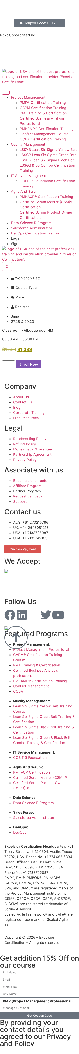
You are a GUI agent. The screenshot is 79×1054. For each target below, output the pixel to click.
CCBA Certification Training (43, 139)
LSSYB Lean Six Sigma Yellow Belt (48, 149)
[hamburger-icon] (6, 93)
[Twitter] (46, 614)
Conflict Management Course (44, 134)
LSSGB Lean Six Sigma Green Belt (48, 155)
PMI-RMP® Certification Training (47, 128)
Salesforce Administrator (31, 228)
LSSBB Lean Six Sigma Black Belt (47, 160)
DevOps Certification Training (35, 233)
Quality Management (28, 144)
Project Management (28, 97)
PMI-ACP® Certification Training (46, 196)
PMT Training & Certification (43, 113)
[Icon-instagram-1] (34, 614)
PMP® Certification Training (43, 102)
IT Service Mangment (28, 176)
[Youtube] (58, 614)
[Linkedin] (21, 614)
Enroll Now (28, 364)
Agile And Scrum (25, 191)
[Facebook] (9, 614)
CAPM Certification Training (43, 108)
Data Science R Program (31, 223)
